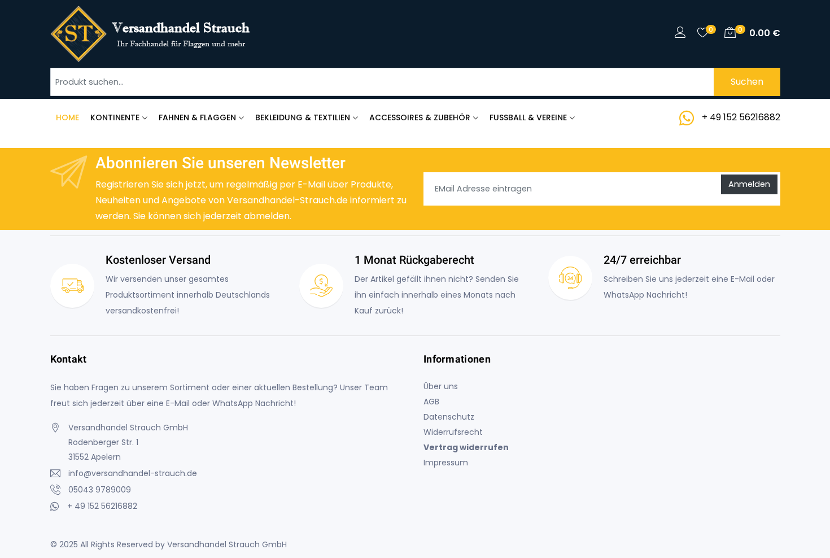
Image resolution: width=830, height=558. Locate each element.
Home (67, 117)
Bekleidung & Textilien (302, 117)
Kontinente (114, 117)
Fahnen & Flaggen (197, 117)
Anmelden (749, 184)
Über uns (440, 386)
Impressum (445, 462)
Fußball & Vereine (528, 117)
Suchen (747, 81)
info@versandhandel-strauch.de (132, 473)
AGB (431, 401)
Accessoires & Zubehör (419, 117)
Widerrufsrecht (453, 432)
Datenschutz (448, 416)
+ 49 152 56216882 (741, 117)
